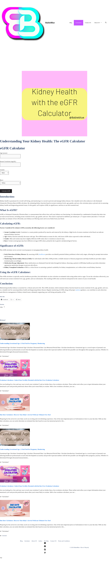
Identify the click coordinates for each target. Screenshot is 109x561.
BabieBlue (50, 22)
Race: (1, 180)
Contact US (88, 22)
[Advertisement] (54, 58)
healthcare (42, 254)
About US (97, 22)
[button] (105, 22)
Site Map (46, 541)
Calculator (4, 535)
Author (40, 541)
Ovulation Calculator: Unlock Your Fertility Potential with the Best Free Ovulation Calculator (29, 380)
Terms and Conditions (64, 541)
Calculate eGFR (6, 191)
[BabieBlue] (22, 22)
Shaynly (87, 547)
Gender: (2, 170)
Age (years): (3, 153)
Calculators (78, 22)
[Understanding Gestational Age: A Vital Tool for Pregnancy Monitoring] (15, 339)
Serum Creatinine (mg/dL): (8, 161)
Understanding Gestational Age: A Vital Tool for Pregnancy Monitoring (22, 343)
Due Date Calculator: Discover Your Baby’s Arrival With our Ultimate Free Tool (25, 415)
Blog (71, 22)
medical (78, 290)
